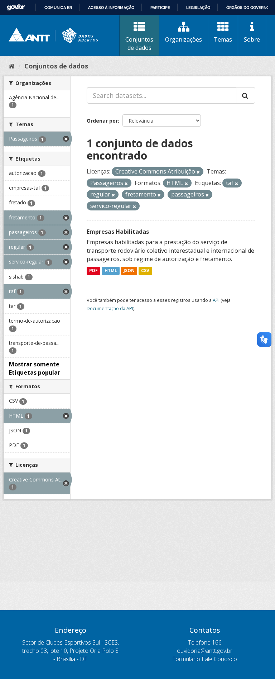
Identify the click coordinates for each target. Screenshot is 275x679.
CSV (145, 270)
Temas (223, 39)
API (216, 300)
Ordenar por (102, 120)
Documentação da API (110, 308)
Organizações (183, 39)
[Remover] (198, 172)
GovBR (16, 7)
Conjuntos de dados (139, 43)
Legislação (198, 7)
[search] (245, 95)
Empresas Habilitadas (118, 232)
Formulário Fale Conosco (204, 659)
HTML (111, 270)
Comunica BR (58, 7)
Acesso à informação (111, 7)
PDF (93, 270)
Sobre (252, 39)
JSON (129, 270)
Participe (160, 7)
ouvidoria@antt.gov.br (204, 651)
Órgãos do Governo (247, 7)
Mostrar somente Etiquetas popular (34, 368)
